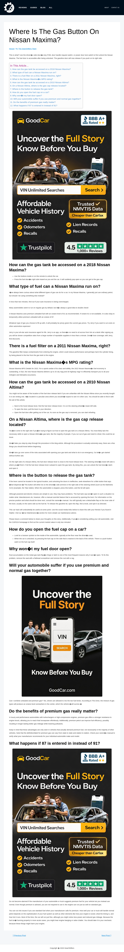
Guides (33, 8)
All (50, 8)
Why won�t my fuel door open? (27, 95)
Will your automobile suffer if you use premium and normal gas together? (47, 99)
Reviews (23, 8)
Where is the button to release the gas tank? (32, 89)
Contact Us (115, 7)
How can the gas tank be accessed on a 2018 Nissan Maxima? (41, 69)
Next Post (106, 935)
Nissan (11, 49)
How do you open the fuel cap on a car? (30, 92)
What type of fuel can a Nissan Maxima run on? (34, 72)
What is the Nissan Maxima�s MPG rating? (32, 79)
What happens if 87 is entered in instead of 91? (35, 105)
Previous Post (19, 935)
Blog (42, 8)
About (106, 7)
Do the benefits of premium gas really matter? (34, 102)
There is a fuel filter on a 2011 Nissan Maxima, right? (36, 76)
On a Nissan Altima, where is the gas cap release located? (39, 86)
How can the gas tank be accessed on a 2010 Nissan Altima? (40, 82)
